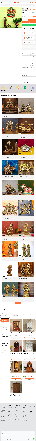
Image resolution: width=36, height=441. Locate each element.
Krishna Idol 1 (5, 278)
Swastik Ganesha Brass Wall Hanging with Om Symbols (26, 217)
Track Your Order (24, 418)
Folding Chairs (3, 413)
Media (16, 413)
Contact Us (17, 409)
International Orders (10, 420)
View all (18, 303)
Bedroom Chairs (3, 407)
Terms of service (21, 439)
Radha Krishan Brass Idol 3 (23, 278)
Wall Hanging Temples (3, 418)
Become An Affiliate (10, 409)
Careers (9, 413)
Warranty (24, 407)
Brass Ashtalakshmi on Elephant (8, 176)
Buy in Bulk (17, 419)
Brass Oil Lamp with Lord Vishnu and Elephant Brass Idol (25, 135)
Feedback (16, 414)
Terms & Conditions (24, 413)
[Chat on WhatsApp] (33, 438)
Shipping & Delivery (24, 411)
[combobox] (18, 5)
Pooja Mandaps (3, 414)
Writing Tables (3, 420)
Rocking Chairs (3, 416)
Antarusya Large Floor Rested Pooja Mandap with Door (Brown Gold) (16, 354)
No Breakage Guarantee (5, 317)
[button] (1, 3)
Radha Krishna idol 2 (22, 258)
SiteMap (9, 411)
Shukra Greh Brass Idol (6, 135)
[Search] (34, 4)
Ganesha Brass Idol (6, 156)
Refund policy (9, 439)
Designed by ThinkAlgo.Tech (22, 438)
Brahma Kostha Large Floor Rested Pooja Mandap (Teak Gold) (28, 374)
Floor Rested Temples (3, 411)
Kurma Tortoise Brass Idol (23, 156)
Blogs (16, 407)
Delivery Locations (9, 417)
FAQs (16, 416)
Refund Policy (25, 409)
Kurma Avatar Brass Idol (23, 176)
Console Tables (3, 409)
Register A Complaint (24, 416)
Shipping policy (27, 439)
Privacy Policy (25, 420)
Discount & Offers (9, 415)
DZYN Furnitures (15, 438)
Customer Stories (16, 411)
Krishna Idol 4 (5, 258)
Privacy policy (15, 439)
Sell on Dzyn (10, 407)
